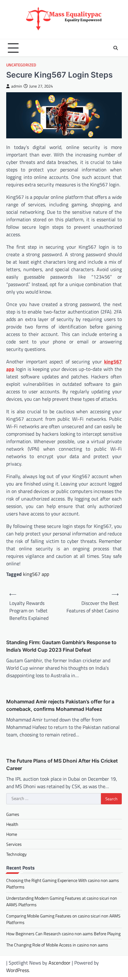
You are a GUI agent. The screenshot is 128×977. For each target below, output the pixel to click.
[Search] (115, 48)
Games (12, 814)
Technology (16, 854)
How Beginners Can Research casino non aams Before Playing (63, 933)
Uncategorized (21, 65)
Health (12, 824)
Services (14, 844)
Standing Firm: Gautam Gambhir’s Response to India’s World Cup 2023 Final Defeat (61, 646)
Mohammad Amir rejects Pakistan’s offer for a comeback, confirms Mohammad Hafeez (60, 705)
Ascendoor (59, 962)
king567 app (36, 574)
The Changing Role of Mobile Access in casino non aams (57, 944)
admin (16, 86)
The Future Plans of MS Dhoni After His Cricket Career (62, 764)
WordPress (17, 970)
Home (11, 834)
